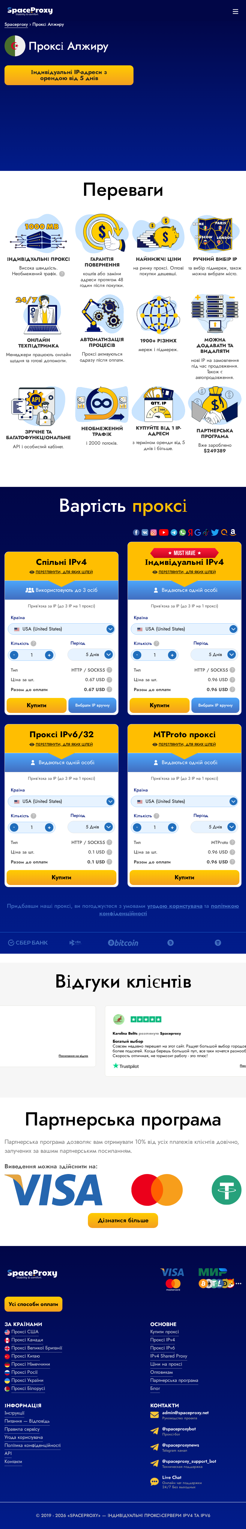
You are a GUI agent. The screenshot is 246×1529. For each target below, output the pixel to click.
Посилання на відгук (83, 1056)
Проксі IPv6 (162, 1347)
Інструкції (14, 1412)
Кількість (146, 643)
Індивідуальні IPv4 (184, 562)
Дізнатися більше (123, 1220)
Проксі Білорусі (28, 1388)
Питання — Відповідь (27, 1420)
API (8, 1453)
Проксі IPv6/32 (61, 734)
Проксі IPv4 (162, 1339)
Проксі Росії (24, 1372)
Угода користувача (23, 1437)
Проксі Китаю (25, 1355)
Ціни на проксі (166, 1364)
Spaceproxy (16, 24)
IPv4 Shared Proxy (168, 1355)
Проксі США (25, 1331)
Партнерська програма (174, 1380)
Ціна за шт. (146, 679)
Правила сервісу (22, 1429)
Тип (137, 670)
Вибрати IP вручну (215, 705)
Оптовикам (161, 1372)
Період (201, 643)
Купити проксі (164, 1331)
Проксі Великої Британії (36, 1347)
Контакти (13, 1461)
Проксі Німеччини (30, 1364)
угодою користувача (174, 906)
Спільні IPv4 (61, 562)
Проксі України (27, 1380)
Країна (141, 617)
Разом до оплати (152, 689)
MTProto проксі (184, 734)
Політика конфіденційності (32, 1445)
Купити (160, 705)
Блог (155, 1388)
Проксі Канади (27, 1339)
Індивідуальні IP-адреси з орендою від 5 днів (69, 75)
